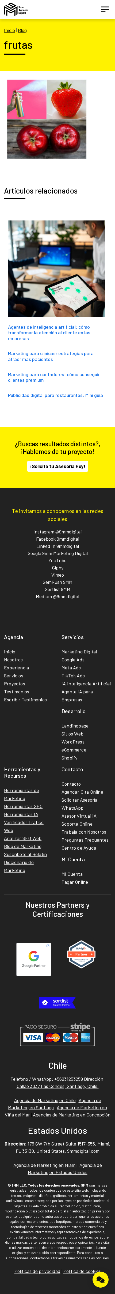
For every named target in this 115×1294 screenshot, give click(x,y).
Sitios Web (72, 734)
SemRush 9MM (57, 582)
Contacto (71, 784)
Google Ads (73, 659)
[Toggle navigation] (105, 9)
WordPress (73, 742)
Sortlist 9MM (57, 589)
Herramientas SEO (23, 806)
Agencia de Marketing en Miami (44, 1165)
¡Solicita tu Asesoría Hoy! (57, 466)
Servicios (13, 675)
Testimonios (16, 691)
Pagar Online (75, 882)
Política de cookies (82, 1271)
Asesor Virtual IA (79, 816)
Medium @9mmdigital (57, 596)
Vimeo (57, 575)
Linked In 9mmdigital (57, 546)
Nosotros (13, 659)
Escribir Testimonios (25, 699)
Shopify (69, 758)
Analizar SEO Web (22, 838)
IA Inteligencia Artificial (86, 683)
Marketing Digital (79, 651)
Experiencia (16, 667)
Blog (22, 30)
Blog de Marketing (22, 846)
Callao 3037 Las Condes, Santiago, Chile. (58, 1086)
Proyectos (14, 683)
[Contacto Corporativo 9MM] (101, 1280)
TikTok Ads (73, 675)
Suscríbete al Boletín (25, 854)
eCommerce (74, 750)
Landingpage (75, 726)
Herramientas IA (21, 814)
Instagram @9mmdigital (57, 532)
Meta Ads (71, 667)
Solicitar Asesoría (80, 800)
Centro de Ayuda (79, 848)
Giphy (57, 567)
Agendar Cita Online (82, 792)
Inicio (9, 30)
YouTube (57, 560)
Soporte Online (77, 824)
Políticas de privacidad (37, 1271)
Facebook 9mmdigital (57, 539)
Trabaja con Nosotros (84, 832)
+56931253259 (68, 1079)
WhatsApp (73, 808)
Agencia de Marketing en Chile (45, 1100)
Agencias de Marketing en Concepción (71, 1115)
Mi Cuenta (72, 874)
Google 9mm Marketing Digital (58, 553)
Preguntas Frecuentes (85, 840)
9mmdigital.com (83, 1151)
